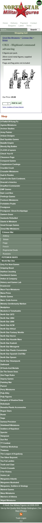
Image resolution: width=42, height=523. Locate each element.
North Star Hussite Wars (11, 339)
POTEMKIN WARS (10, 257)
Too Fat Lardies (7, 461)
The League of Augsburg (11, 454)
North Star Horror (8, 336)
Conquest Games (8, 161)
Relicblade (5, 404)
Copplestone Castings (10, 164)
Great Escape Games (9, 225)
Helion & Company (8, 279)
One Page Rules (7, 375)
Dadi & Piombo (7, 175)
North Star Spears (8, 357)
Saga (2, 418)
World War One (8, 261)
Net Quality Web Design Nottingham (22, 508)
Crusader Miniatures (9, 172)
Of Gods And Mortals (9, 368)
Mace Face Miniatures (10, 290)
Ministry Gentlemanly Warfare (13, 304)
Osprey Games (7, 379)
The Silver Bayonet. (9, 457)
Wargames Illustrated (9, 483)
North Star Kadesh (8, 343)
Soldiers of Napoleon (9, 429)
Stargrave (4, 436)
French (6, 247)
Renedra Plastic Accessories (13, 407)
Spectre (3, 432)
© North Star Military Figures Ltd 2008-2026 (21, 505)
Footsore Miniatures (9, 200)
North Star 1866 (7, 322)
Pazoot (3, 386)
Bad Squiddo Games (9, 139)
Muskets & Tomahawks (10, 311)
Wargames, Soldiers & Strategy (14, 486)
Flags (5, 243)
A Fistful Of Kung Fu (9, 122)
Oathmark (4, 365)
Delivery (14, 23)
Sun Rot (4, 440)
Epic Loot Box (6, 193)
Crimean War (27, 38)
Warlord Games (7, 490)
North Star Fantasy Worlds (12, 332)
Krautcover (5, 286)
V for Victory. (6, 472)
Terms (28, 26)
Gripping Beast (7, 268)
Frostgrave (5, 207)
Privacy (23, 511)
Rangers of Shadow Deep (11, 400)
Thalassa (4, 450)
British (5, 40)
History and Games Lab (10, 282)
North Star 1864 (7, 318)
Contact (33, 23)
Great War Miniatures (11, 38)
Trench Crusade (7, 468)
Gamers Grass (6, 214)
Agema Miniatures (8, 125)
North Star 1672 (7, 314)
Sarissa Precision (8, 422)
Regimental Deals (10, 250)
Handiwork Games (8, 275)
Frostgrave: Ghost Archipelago (14, 211)
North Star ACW (7, 325)
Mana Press (5, 293)
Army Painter (6, 132)
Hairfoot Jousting (8, 272)
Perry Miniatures (7, 390)
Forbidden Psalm (8, 204)
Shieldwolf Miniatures (9, 425)
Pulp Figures (6, 397)
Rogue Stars (6, 411)
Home (5, 23)
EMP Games (5, 189)
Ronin (3, 415)
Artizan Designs (7, 136)
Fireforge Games (7, 197)
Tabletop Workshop (9, 447)
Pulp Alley (4, 393)
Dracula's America (8, 182)
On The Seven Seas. (9, 372)
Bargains (12, 26)
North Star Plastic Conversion (13, 350)
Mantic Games (6, 297)
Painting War (6, 382)
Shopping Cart (21, 33)
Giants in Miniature (8, 222)
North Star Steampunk (10, 361)
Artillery (6, 236)
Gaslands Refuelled (9, 218)
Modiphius (5, 307)
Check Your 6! (6, 154)
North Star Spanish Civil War (13, 354)
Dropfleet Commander (10, 186)
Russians (7, 254)
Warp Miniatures (7, 493)
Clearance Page (7, 157)
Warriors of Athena (8, 497)
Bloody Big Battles (8, 146)
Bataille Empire (7, 143)
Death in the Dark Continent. (12, 179)
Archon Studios (7, 129)
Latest (21, 26)
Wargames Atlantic (8, 479)
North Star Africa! (8, 329)
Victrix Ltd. (5, 475)
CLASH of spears (8, 150)
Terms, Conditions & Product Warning (13, 107)
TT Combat (5, 443)
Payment (24, 23)
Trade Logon (21, 518)
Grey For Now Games (9, 264)
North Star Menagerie (9, 347)
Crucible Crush (7, 168)
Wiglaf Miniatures (8, 500)
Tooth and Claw (7, 465)
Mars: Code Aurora (8, 300)
